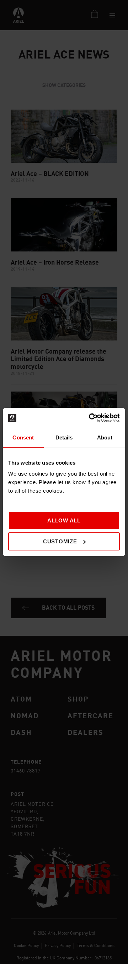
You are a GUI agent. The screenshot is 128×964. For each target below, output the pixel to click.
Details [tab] (64, 437)
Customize (60, 541)
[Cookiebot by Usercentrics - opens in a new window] (90, 417)
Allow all (64, 520)
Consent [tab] (23, 437)
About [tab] (105, 437)
